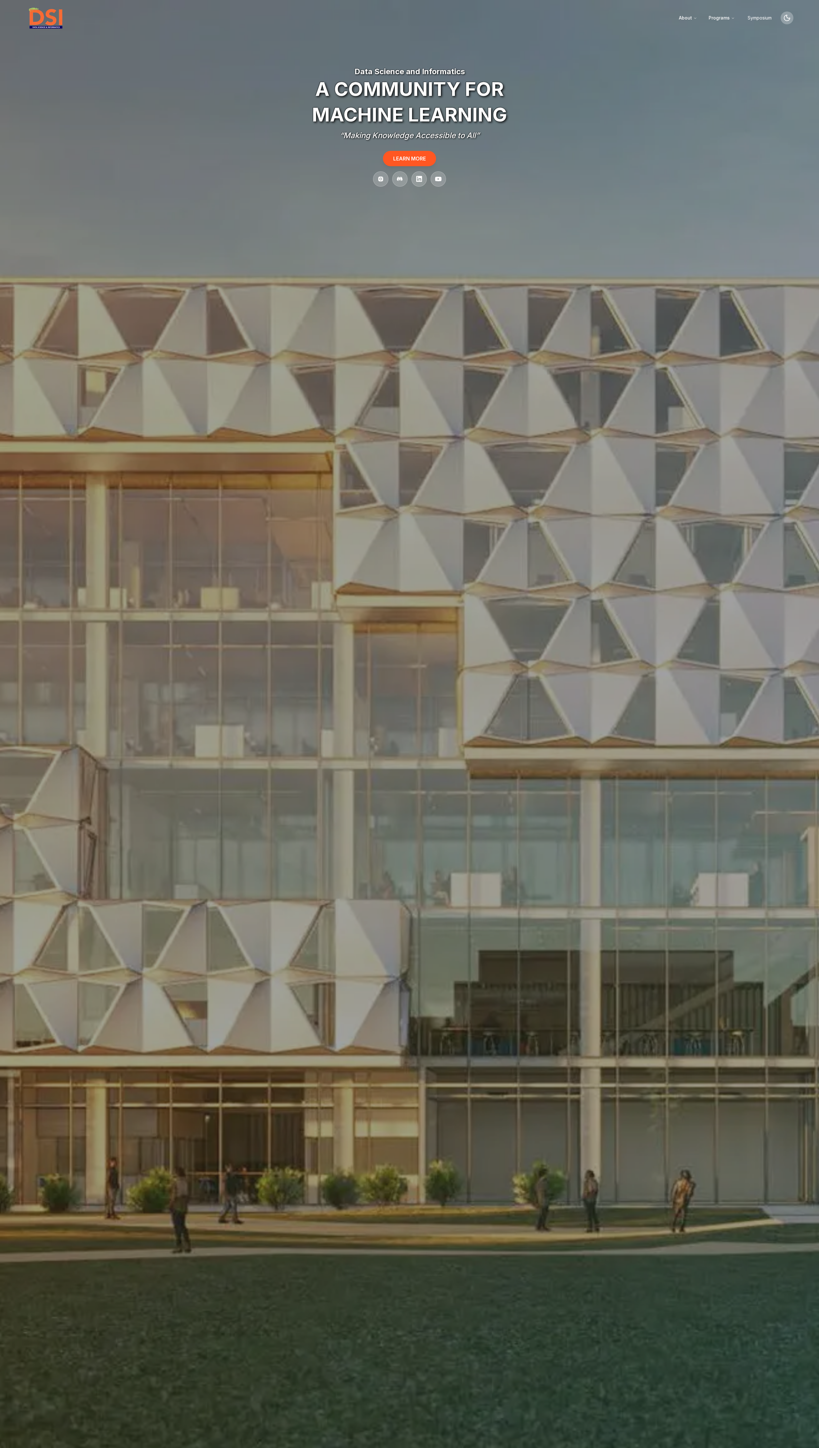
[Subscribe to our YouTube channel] (438, 179)
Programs (719, 17)
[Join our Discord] (400, 179)
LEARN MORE (409, 158)
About (685, 17)
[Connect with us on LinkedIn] (419, 179)
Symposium (760, 17)
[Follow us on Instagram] (380, 179)
